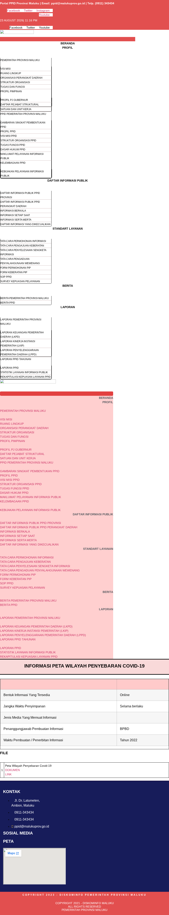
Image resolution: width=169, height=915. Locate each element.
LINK (8, 774)
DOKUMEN (12, 770)
